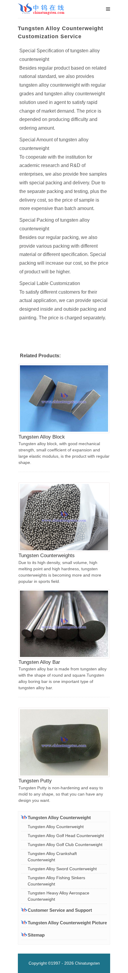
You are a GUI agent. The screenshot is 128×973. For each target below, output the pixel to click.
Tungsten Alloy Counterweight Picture (67, 922)
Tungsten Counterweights (46, 555)
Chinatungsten (87, 963)
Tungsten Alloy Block (41, 437)
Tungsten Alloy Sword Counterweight (62, 868)
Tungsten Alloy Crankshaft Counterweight (52, 856)
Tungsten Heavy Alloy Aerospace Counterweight (58, 896)
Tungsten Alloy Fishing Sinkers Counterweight (56, 880)
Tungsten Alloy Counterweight (56, 826)
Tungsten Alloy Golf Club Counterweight (65, 844)
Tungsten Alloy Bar (39, 662)
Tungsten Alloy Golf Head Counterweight (66, 835)
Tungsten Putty (35, 781)
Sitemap (36, 934)
